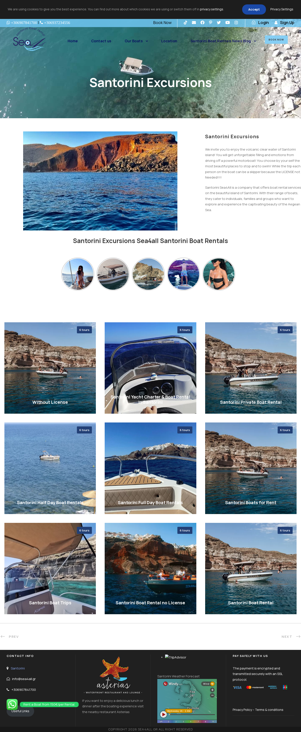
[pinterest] (210, 22)
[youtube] (227, 22)
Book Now (162, 22)
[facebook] (202, 22)
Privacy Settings (281, 9)
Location (169, 41)
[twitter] (219, 22)
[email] (194, 22)
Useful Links (20, 711)
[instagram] (236, 22)
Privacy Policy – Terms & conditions (258, 710)
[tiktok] (185, 22)
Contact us (101, 41)
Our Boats (134, 41)
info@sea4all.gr (24, 679)
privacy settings (211, 9)
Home (73, 41)
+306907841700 (23, 689)
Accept (254, 9)
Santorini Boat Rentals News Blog (221, 41)
